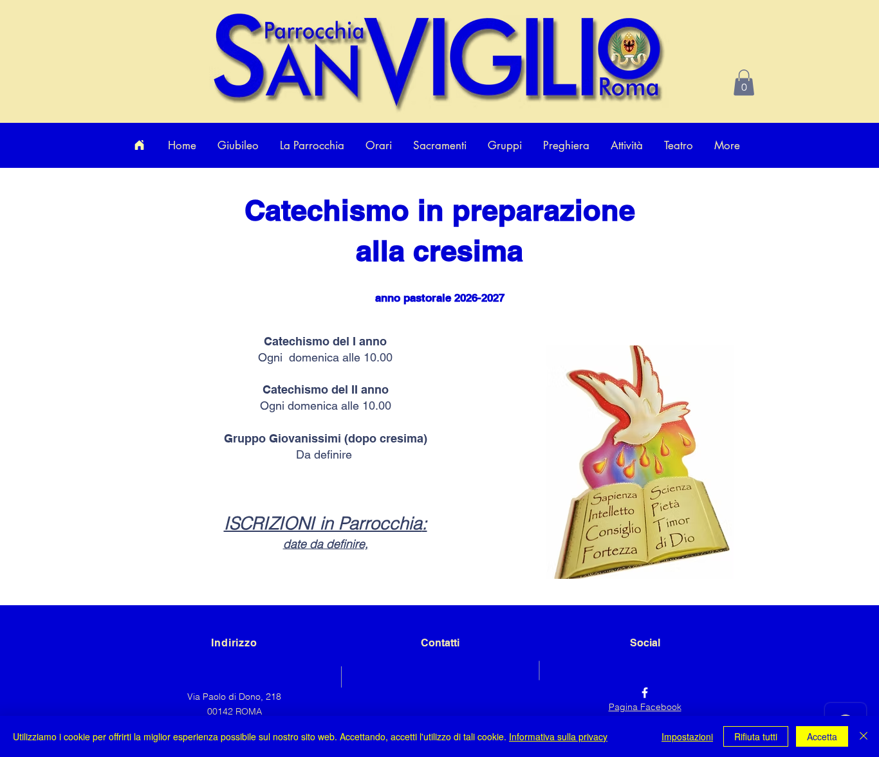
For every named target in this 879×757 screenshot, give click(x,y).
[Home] (139, 145)
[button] (744, 82)
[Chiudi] (863, 736)
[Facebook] (645, 693)
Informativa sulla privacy (558, 736)
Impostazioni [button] (687, 736)
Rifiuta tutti (755, 736)
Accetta (822, 736)
